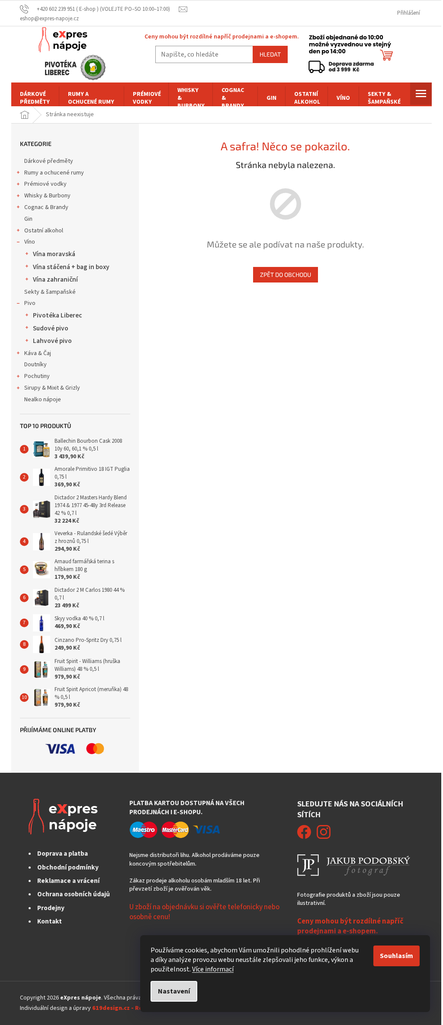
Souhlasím (396, 956)
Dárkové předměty (48, 161)
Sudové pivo (50, 328)
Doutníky (35, 364)
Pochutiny (37, 376)
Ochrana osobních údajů (73, 894)
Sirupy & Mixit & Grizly (52, 388)
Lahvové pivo (52, 341)
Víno (29, 242)
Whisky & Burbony (47, 195)
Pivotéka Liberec (57, 315)
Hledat (270, 54)
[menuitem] (35, 98)
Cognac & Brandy (46, 207)
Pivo (29, 303)
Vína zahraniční (55, 279)
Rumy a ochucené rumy (54, 172)
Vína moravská (54, 254)
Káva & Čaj (37, 353)
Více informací (213, 969)
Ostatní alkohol (43, 230)
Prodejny (50, 908)
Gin (28, 219)
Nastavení (174, 991)
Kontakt (49, 921)
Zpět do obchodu (285, 274)
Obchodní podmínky (68, 867)
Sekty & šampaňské (50, 292)
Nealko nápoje (42, 399)
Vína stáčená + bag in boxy (71, 267)
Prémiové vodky (45, 184)
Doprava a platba (62, 853)
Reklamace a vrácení (68, 880)
